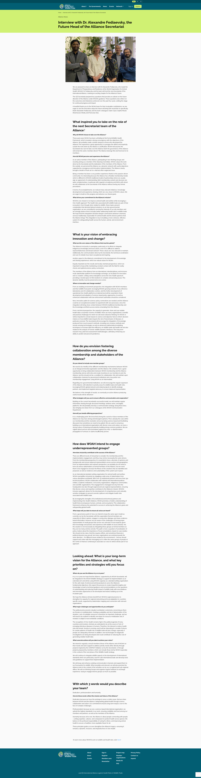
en (134, 1)
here (118, 740)
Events (111, 6)
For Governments (95, 6)
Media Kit (119, 760)
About (83, 6)
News (105, 6)
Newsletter (105, 761)
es (140, 1)
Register (138, 6)
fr (137, 1)
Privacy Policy (135, 752)
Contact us (134, 755)
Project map (120, 752)
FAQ (117, 763)
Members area (106, 758)
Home (59, 12)
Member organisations (120, 757)
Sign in (130, 6)
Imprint (133, 758)
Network (119, 6)
